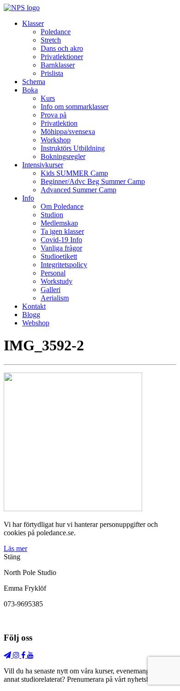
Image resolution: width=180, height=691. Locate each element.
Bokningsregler (63, 156)
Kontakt (34, 306)
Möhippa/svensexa (68, 131)
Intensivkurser (42, 165)
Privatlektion (59, 123)
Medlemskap (59, 223)
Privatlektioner (62, 57)
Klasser (33, 23)
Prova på (53, 115)
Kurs (48, 98)
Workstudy (56, 281)
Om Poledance (62, 206)
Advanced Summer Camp (78, 190)
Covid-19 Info (61, 240)
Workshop (56, 140)
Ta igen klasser (62, 231)
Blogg (31, 314)
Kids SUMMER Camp (74, 173)
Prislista (52, 73)
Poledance (56, 32)
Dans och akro (62, 48)
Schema (33, 82)
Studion (52, 215)
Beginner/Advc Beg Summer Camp (93, 181)
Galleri (50, 290)
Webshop (35, 323)
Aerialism (55, 298)
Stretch (51, 40)
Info (28, 198)
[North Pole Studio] (22, 8)
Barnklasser (58, 65)
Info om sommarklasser (74, 106)
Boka (30, 90)
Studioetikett (59, 256)
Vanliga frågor (61, 248)
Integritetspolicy (64, 265)
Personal (53, 273)
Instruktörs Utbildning (73, 148)
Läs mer (15, 548)
